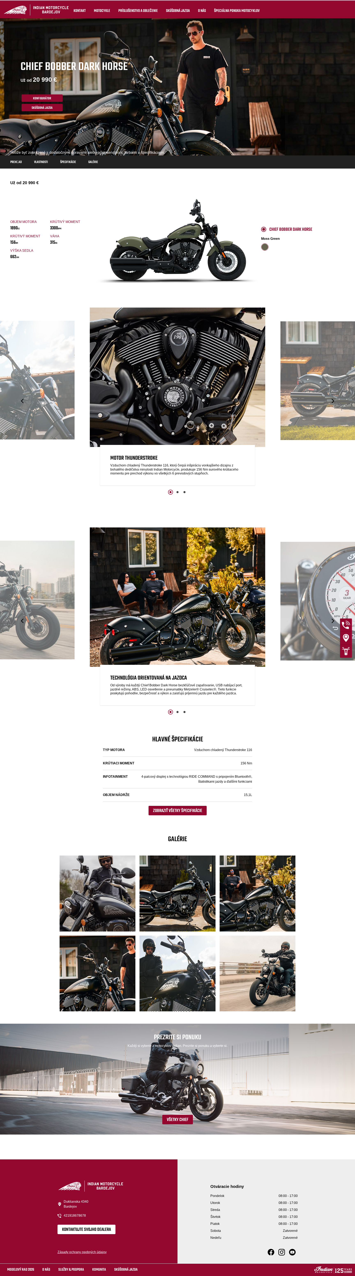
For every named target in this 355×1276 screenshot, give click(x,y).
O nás (202, 11)
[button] (22, 401)
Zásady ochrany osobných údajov (82, 1252)
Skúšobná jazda (178, 11)
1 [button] (170, 492)
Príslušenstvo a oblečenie (138, 11)
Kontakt (80, 11)
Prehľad (16, 162)
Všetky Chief (177, 1119)
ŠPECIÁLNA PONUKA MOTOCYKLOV (237, 11)
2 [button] (177, 492)
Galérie (93, 162)
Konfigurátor (42, 98)
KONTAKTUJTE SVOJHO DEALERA (86, 1229)
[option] (177, 398)
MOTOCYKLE (102, 11)
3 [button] (184, 492)
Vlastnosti (41, 162)
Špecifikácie (68, 162)
